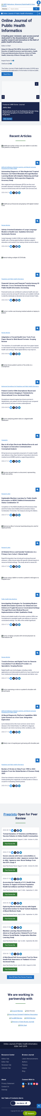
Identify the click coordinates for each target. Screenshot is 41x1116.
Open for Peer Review (20, 816)
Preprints (10, 814)
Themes (25, 1065)
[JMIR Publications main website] (18, 5)
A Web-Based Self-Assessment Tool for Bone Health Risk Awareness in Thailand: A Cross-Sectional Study (20, 959)
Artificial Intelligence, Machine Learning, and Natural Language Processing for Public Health (18, 167)
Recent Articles (20, 136)
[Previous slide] (3, 97)
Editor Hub (5, 1062)
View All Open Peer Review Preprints (20, 977)
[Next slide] (37, 97)
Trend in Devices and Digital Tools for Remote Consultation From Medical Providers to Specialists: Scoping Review (18, 664)
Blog (23, 1071)
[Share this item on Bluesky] (11, 193)
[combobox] (21, 8)
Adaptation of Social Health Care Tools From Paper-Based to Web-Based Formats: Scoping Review (18, 339)
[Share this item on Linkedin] (19, 193)
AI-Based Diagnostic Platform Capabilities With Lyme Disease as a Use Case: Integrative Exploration (19, 717)
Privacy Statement (7, 1083)
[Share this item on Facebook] (16, 193)
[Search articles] (36, 8)
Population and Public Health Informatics (12, 279)
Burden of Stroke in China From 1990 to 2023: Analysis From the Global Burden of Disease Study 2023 (20, 771)
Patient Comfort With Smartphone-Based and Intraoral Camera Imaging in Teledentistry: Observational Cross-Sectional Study (18, 393)
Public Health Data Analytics (9, 599)
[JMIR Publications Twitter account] (26, 1084)
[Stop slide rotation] (36, 84)
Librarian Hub (6, 1068)
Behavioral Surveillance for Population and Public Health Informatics (20, 386)
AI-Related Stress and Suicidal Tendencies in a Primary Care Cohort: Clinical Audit (18, 553)
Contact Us (5, 1087)
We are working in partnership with (20, 997)
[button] (38, 2)
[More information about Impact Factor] (13, 60)
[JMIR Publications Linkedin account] (31, 1084)
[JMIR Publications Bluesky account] (23, 1084)
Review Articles (5, 225)
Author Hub (5, 1059)
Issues (24, 1068)
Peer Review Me (10, 844)
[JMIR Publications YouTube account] (34, 1084)
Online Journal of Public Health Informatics (18, 13)
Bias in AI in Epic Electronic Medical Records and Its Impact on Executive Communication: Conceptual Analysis (19, 447)
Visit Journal (7, 119)
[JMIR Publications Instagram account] (37, 1084)
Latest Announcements (30, 1059)
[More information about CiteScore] (11, 63)
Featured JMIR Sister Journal (14, 105)
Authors (24, 1062)
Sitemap (4, 1090)
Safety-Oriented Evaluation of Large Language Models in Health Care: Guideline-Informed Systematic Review (19, 232)
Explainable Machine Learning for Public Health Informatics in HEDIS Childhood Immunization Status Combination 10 (19, 500)
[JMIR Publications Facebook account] (28, 1084)
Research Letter (5, 494)
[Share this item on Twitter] (13, 193)
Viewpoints (4, 440)
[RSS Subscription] (23, 1086)
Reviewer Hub (6, 1065)
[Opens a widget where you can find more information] (30, 1113)
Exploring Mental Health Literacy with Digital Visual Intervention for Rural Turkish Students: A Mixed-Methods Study (20, 909)
